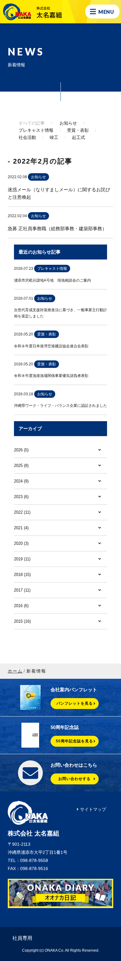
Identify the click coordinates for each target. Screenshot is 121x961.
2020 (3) (21, 543)
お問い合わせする (74, 779)
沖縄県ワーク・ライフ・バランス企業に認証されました (60, 405)
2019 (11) (22, 559)
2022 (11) (22, 512)
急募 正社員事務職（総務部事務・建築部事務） (57, 228)
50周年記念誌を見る (74, 741)
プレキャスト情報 (36, 130)
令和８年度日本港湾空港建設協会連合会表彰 (51, 346)
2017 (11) (22, 590)
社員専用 (22, 938)
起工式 (78, 137)
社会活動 (27, 137)
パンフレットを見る (74, 703)
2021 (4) (21, 528)
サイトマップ (93, 809)
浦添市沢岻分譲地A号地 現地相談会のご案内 (52, 280)
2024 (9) (21, 481)
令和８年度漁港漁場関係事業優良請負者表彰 (51, 375)
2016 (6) (21, 605)
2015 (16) (22, 621)
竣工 (54, 137)
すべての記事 (32, 123)
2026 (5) (21, 450)
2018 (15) (22, 574)
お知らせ (68, 123)
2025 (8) (21, 465)
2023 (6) (21, 496)
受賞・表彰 (78, 130)
